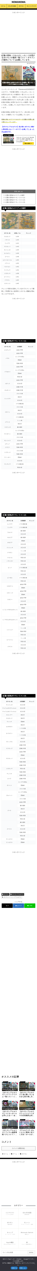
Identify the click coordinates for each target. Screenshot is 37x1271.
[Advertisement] (18, 32)
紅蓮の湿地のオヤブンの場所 (15, 195)
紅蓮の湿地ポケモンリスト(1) (15, 197)
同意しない (23, 1268)
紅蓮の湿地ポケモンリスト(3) (15, 202)
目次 (15, 191)
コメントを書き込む (18, 1148)
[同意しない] (35, 1264)
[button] (34, 1251)
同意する (14, 1268)
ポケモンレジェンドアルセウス (13, 897)
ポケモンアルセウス (18, 894)
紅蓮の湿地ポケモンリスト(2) (15, 200)
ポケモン (6, 894)
